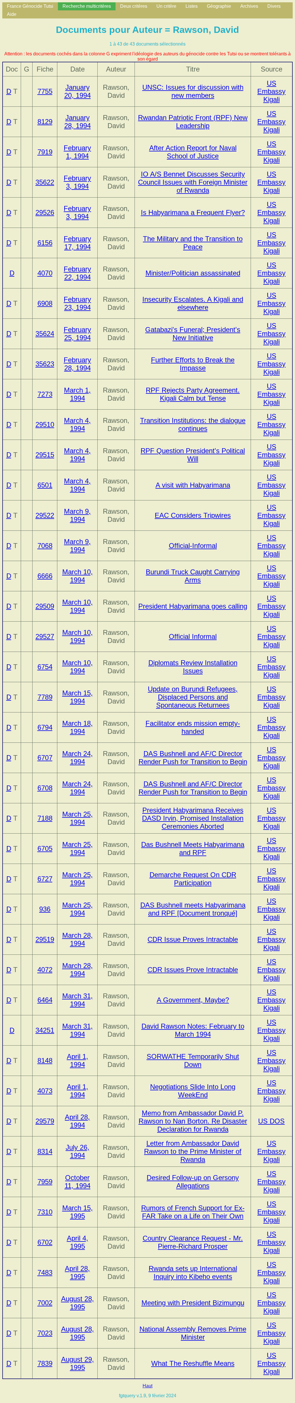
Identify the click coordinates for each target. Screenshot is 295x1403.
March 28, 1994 (77, 939)
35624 (44, 333)
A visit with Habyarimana (193, 485)
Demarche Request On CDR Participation (193, 879)
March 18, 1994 (77, 727)
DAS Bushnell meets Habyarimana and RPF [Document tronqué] (192, 909)
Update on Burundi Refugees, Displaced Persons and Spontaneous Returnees (193, 697)
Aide (11, 14)
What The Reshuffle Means (193, 1363)
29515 (44, 455)
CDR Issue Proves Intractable (193, 939)
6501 (44, 485)
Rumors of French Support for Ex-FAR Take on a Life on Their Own (193, 1212)
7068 (44, 545)
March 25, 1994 (77, 818)
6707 (44, 757)
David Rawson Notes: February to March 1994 (192, 1030)
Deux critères (133, 6)
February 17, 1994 (77, 243)
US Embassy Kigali (271, 91)
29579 (44, 1121)
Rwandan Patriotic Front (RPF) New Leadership (192, 122)
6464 (44, 1000)
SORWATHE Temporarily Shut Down (193, 1060)
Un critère (166, 6)
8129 (44, 121)
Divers (274, 6)
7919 (44, 152)
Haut (147, 1385)
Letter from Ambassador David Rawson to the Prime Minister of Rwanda (192, 1151)
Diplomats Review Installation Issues (192, 667)
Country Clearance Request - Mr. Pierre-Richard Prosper (193, 1242)
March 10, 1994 (77, 576)
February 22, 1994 (77, 273)
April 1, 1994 (77, 1060)
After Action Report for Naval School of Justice (193, 152)
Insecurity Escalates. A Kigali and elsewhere (192, 303)
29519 (44, 939)
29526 (44, 212)
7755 (44, 91)
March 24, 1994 (77, 758)
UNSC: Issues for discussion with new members (192, 91)
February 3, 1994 (77, 182)
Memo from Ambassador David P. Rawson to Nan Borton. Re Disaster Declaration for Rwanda (193, 1121)
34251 (44, 1030)
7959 (44, 1182)
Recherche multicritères (87, 6)
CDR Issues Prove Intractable (193, 970)
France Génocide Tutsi (30, 6)
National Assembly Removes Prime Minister (192, 1333)
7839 (44, 1363)
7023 (44, 1333)
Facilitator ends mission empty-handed (192, 727)
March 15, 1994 (77, 697)
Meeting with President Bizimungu (192, 1303)
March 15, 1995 (77, 1212)
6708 (44, 788)
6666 (44, 576)
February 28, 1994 (77, 364)
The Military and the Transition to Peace (193, 243)
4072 (44, 970)
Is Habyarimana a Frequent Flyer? (193, 212)
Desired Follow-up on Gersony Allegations (193, 1182)
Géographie (219, 6)
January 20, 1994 (77, 91)
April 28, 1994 (77, 1121)
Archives (249, 6)
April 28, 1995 (77, 1272)
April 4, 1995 (77, 1242)
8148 (44, 1060)
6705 (44, 848)
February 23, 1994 (77, 303)
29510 (44, 424)
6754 (44, 667)
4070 (44, 273)
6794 (44, 727)
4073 (44, 1091)
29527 (44, 636)
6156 (44, 243)
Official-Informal (193, 545)
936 (44, 909)
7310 (44, 1212)
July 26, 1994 (77, 1151)
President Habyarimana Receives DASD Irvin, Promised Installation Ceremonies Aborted (192, 818)
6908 (44, 303)
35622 (44, 182)
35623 (44, 364)
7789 (44, 697)
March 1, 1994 (77, 394)
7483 (44, 1272)
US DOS (271, 1121)
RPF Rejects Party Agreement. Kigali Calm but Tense (193, 394)
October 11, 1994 (77, 1182)
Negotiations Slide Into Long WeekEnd (192, 1091)
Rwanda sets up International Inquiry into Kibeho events (193, 1272)
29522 (44, 515)
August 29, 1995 (77, 1363)
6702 (44, 1242)
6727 (44, 879)
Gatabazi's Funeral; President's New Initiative (192, 334)
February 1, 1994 (77, 152)
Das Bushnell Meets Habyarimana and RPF (192, 848)
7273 (44, 394)
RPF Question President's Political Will (193, 455)
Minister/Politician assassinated (192, 273)
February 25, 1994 (77, 334)
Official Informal (193, 636)
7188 (44, 818)
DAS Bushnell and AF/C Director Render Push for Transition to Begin (193, 758)
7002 (44, 1303)
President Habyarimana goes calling (192, 606)
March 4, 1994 (77, 424)
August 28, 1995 (77, 1303)
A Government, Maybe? (193, 1000)
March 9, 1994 (77, 515)
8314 (44, 1151)
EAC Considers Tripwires (193, 515)
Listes (192, 6)
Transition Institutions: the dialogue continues (192, 424)
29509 (44, 606)
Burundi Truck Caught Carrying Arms (193, 576)
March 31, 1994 (77, 1000)
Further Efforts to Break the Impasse (193, 364)
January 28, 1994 (77, 122)
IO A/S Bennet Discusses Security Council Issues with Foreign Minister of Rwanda (192, 182)
